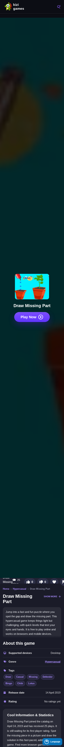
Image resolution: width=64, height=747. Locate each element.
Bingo (9, 683)
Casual (20, 676)
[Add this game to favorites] (54, 582)
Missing (33, 676)
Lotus (31, 683)
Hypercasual (19, 589)
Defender (47, 676)
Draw (8, 676)
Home (6, 589)
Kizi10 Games (20, 6)
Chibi (20, 683)
